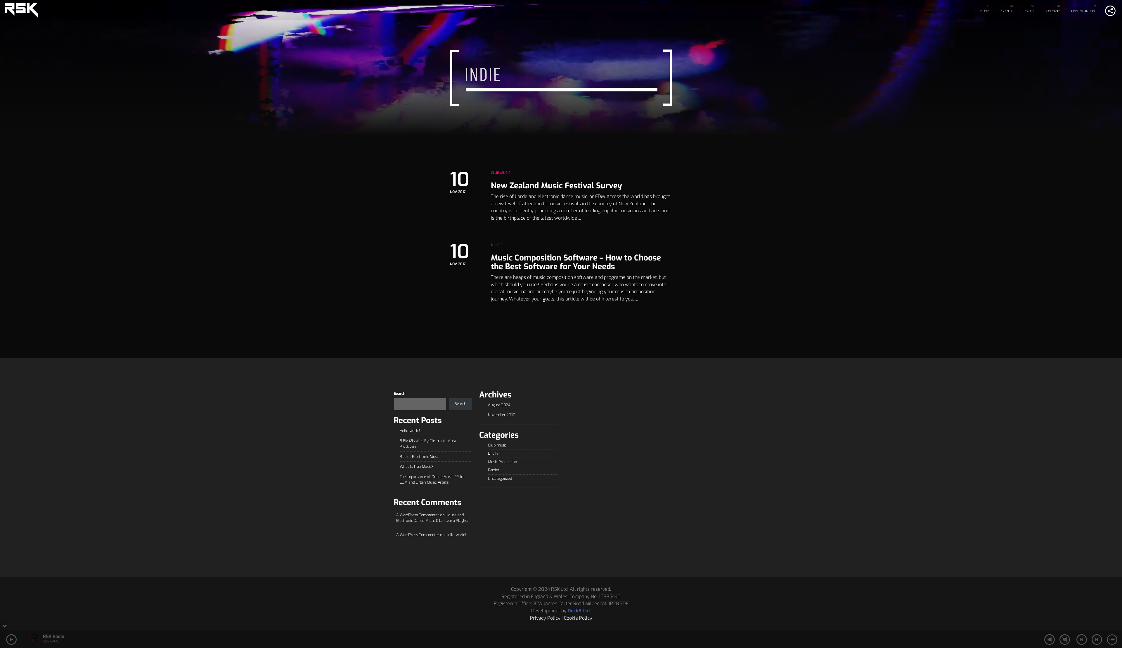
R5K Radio (53, 636)
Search (400, 393)
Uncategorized (500, 478)
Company (1052, 10)
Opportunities (1084, 10)
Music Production (502, 461)
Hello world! (410, 430)
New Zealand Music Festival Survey (556, 185)
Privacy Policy (545, 618)
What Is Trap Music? (417, 466)
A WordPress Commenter (417, 534)
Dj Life (497, 245)
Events (1006, 10)
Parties (493, 470)
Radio (1029, 10)
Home (984, 10)
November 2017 (501, 414)
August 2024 (499, 404)
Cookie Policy (578, 618)
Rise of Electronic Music (419, 456)
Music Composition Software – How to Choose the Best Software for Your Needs (576, 262)
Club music (500, 173)
